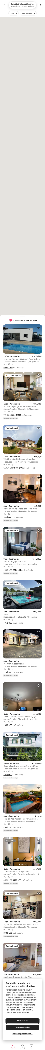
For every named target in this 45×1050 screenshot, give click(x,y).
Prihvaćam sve (22, 1021)
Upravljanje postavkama (22, 1034)
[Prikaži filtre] (40, 5)
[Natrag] (4, 5)
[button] (8, 367)
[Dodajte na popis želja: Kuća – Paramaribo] (38, 328)
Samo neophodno (22, 1027)
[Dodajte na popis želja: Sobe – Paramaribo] (38, 735)
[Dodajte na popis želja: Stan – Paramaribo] (38, 477)
